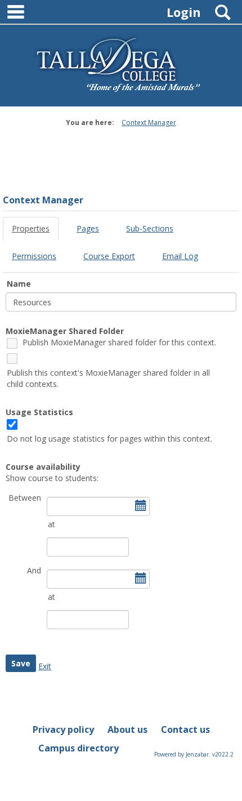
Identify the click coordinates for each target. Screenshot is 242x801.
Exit (44, 666)
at (51, 524)
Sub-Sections (149, 228)
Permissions (34, 256)
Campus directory (78, 748)
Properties (31, 228)
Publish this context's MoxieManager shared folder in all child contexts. (108, 378)
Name (19, 283)
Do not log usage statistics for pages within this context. (109, 438)
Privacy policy (63, 729)
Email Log (180, 256)
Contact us (185, 729)
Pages (88, 228)
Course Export (109, 256)
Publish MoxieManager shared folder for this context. (119, 342)
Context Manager (149, 122)
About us (127, 729)
